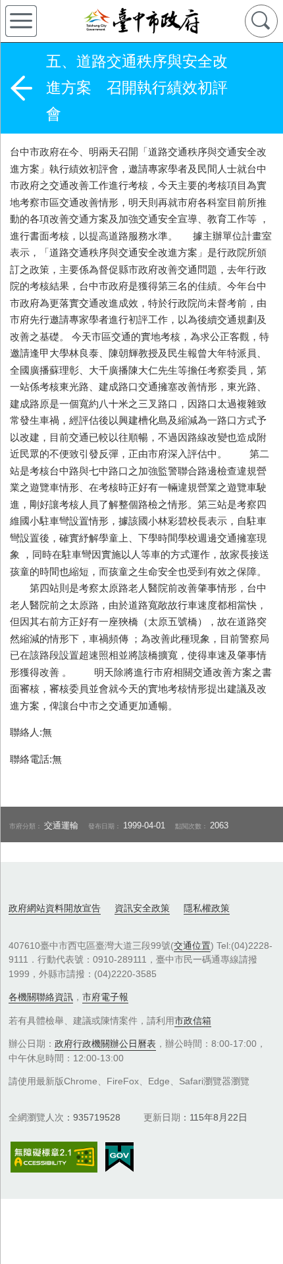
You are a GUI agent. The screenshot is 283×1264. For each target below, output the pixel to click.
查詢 (261, 21)
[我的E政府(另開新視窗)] (119, 1157)
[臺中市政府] (141, 21)
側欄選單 (21, 21)
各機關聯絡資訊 (41, 997)
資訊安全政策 (142, 908)
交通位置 (192, 945)
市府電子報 (105, 997)
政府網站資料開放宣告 (55, 908)
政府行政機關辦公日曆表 (105, 1043)
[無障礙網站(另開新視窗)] (54, 1157)
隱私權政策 (207, 908)
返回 (21, 88)
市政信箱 (192, 1020)
